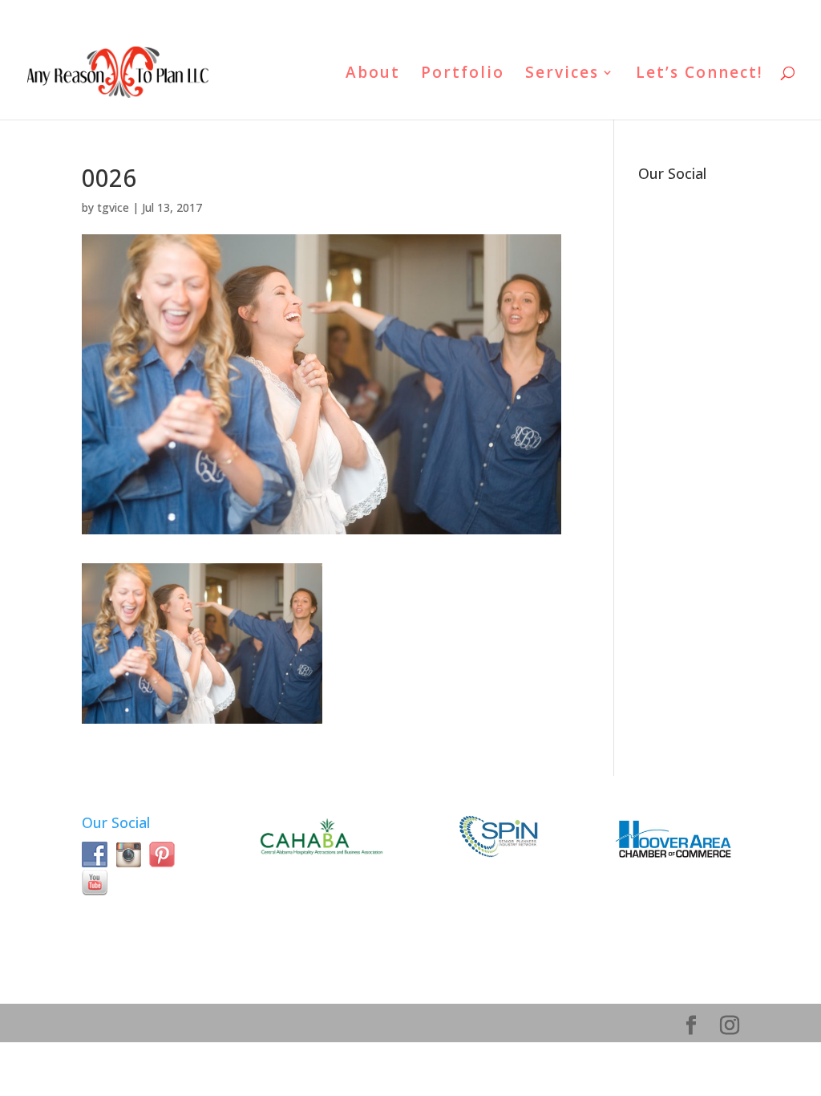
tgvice (113, 207)
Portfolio (462, 75)
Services (562, 75)
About (373, 75)
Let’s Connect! (699, 75)
